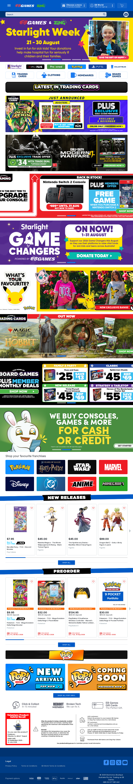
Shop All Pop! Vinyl (66, 695)
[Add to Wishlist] (32, 508)
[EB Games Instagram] (112, 762)
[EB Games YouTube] (125, 762)
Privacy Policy (11, 766)
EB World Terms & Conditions (53, 766)
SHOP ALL (66, 563)
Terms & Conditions (29, 766)
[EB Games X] (118, 762)
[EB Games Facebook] (106, 762)
